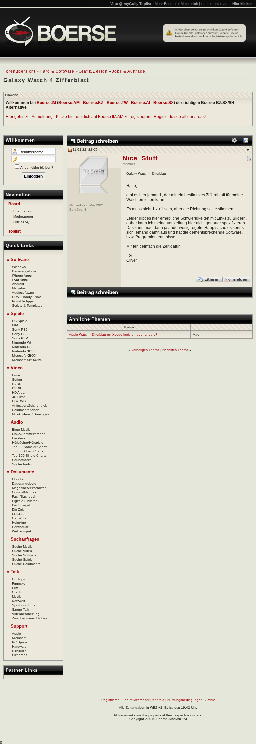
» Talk (13, 571)
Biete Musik (21, 429)
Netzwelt (18, 601)
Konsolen (19, 650)
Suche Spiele (22, 559)
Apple (16, 633)
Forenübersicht (19, 71)
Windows (19, 267)
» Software (18, 259)
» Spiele (15, 313)
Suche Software (24, 555)
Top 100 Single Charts (29, 455)
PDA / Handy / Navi (26, 297)
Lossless (18, 438)
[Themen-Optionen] (234, 142)
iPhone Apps (22, 275)
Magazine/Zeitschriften (29, 488)
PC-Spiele (19, 321)
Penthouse (20, 527)
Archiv (210, 700)
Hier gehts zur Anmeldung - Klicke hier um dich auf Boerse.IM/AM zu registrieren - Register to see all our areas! (106, 116)
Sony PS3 (20, 334)
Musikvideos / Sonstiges (30, 414)
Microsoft (19, 638)
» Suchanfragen (23, 539)
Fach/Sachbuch (24, 496)
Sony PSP (20, 338)
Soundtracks (21, 460)
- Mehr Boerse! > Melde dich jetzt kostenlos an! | (202, 4)
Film (15, 588)
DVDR (16, 384)
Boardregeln (22, 211)
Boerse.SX (163, 102)
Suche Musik (22, 546)
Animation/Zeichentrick (29, 405)
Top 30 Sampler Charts (29, 447)
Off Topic (19, 579)
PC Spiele (19, 642)
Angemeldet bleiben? (36, 167)
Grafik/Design (93, 71)
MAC (15, 325)
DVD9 (16, 388)
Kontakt (158, 700)
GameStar (20, 518)
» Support (17, 626)
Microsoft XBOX (24, 355)
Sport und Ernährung (28, 605)
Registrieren (110, 700)
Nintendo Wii (21, 342)
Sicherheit (19, 655)
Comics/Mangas (24, 492)
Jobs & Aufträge (128, 71)
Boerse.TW (117, 102)
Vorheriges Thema (145, 350)
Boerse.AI (140, 102)
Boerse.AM (69, 102)
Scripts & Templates (27, 305)
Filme (16, 375)
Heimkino (19, 522)
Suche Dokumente (26, 564)
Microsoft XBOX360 (27, 360)
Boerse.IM (46, 102)
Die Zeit (18, 509)
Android (18, 284)
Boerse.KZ (93, 102)
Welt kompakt (22, 531)
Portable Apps (23, 301)
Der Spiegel (21, 505)
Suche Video (22, 551)
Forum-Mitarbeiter (136, 700)
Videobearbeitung (26, 614)
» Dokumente (20, 471)
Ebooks (18, 479)
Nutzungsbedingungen (185, 700)
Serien (17, 379)
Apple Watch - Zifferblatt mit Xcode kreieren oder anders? (113, 334)
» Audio (15, 422)
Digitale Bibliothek (25, 501)
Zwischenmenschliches (29, 618)
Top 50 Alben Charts (27, 451)
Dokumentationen (25, 410)
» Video (15, 367)
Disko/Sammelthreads (28, 434)
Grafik (16, 592)
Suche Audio (22, 464)
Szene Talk (20, 609)
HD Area (18, 392)
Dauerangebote (24, 271)
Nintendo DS (22, 347)
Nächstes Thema (175, 350)
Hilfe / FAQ (21, 222)
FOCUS (18, 514)
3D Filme (18, 397)
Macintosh (20, 288)
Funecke (18, 583)
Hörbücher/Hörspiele (27, 442)
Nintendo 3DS (23, 351)
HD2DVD (19, 401)
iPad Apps (20, 279)
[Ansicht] (245, 142)
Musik (16, 596)
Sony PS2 (20, 329)
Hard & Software (57, 71)
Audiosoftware (23, 292)
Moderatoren (23, 216)
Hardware (19, 646)
